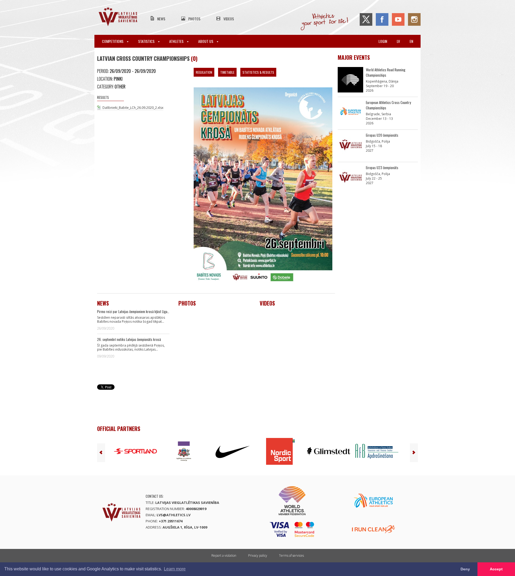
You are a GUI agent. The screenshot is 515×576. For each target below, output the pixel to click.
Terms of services (291, 555)
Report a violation (223, 555)
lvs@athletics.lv (173, 514)
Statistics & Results (258, 72)
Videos (228, 18)
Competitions (113, 41)
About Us (206, 41)
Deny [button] (465, 569)
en (411, 41)
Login (382, 41)
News (161, 18)
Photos (194, 18)
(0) (194, 58)
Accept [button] (496, 569)
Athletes (176, 41)
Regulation (204, 72)
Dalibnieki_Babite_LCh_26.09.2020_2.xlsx (132, 107)
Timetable (227, 72)
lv (398, 41)
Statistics (146, 41)
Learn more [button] (175, 569)
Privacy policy (257, 555)
